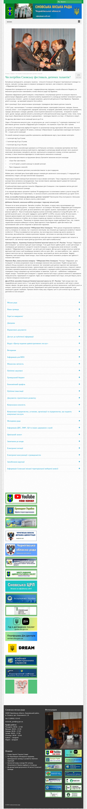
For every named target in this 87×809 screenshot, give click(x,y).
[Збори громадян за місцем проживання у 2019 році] (63, 730)
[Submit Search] (58, 1)
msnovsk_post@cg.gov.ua (14, 721)
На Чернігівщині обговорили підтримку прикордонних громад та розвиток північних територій (22, 759)
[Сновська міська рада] (43, 11)
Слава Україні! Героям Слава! (17, 754)
